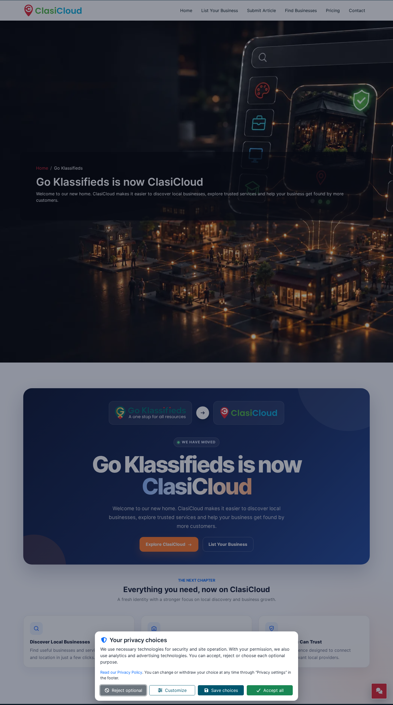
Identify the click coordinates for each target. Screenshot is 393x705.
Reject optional (127, 690)
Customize (176, 690)
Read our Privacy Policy (121, 672)
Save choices (224, 690)
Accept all (273, 690)
